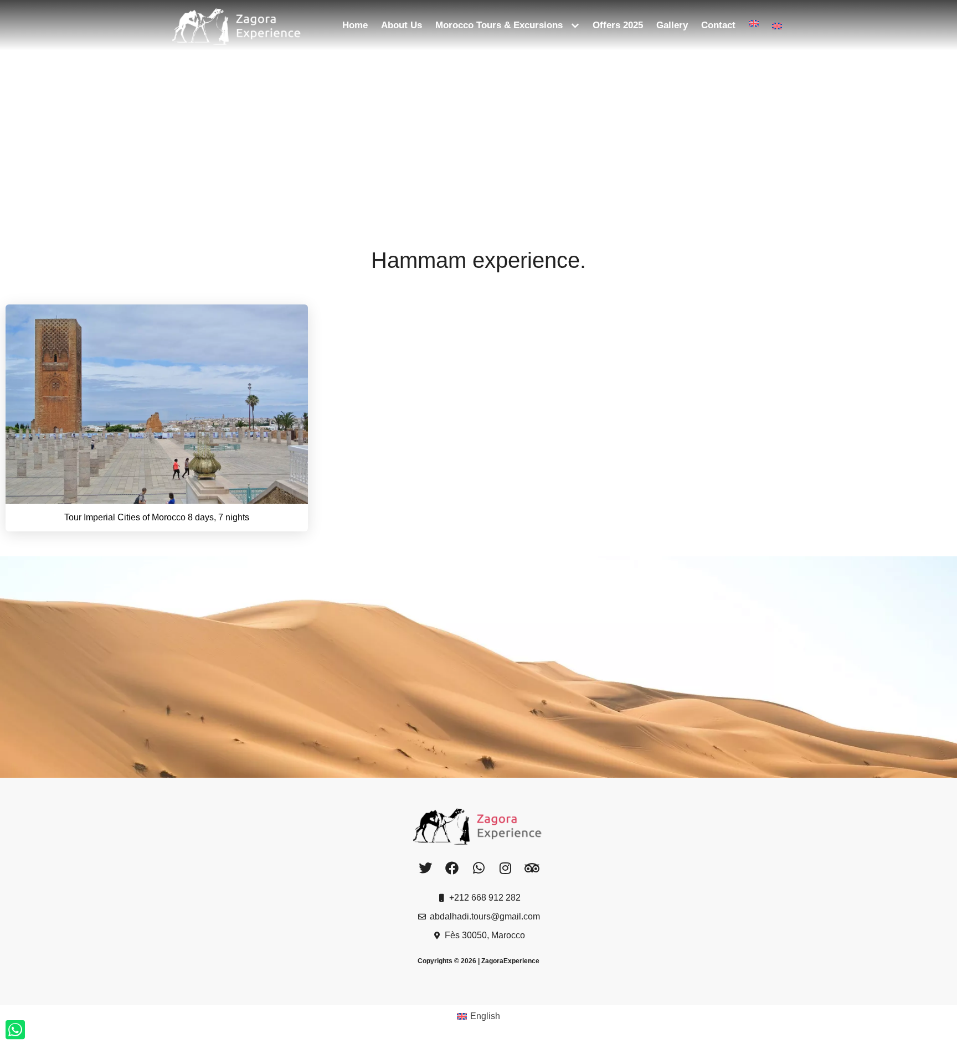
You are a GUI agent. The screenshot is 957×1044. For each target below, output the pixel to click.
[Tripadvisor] (532, 868)
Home (355, 25)
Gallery (672, 25)
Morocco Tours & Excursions (499, 25)
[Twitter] (425, 868)
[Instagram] (505, 868)
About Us (401, 25)
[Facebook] (452, 868)
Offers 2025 (618, 25)
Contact (718, 25)
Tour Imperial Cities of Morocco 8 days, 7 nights (156, 517)
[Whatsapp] (478, 868)
